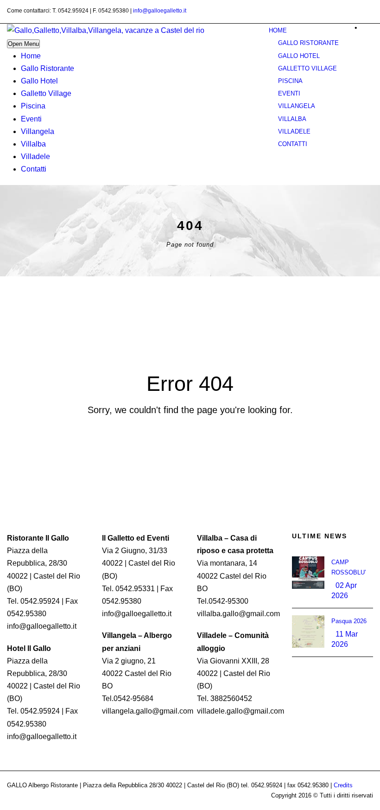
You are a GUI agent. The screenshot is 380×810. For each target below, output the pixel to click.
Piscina (33, 106)
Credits (343, 785)
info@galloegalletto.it (159, 10)
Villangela (37, 131)
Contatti (33, 169)
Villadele (35, 156)
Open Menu (23, 43)
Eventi (31, 119)
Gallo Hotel (39, 81)
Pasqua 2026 (349, 621)
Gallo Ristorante (47, 68)
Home (31, 56)
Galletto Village (46, 93)
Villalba (33, 144)
